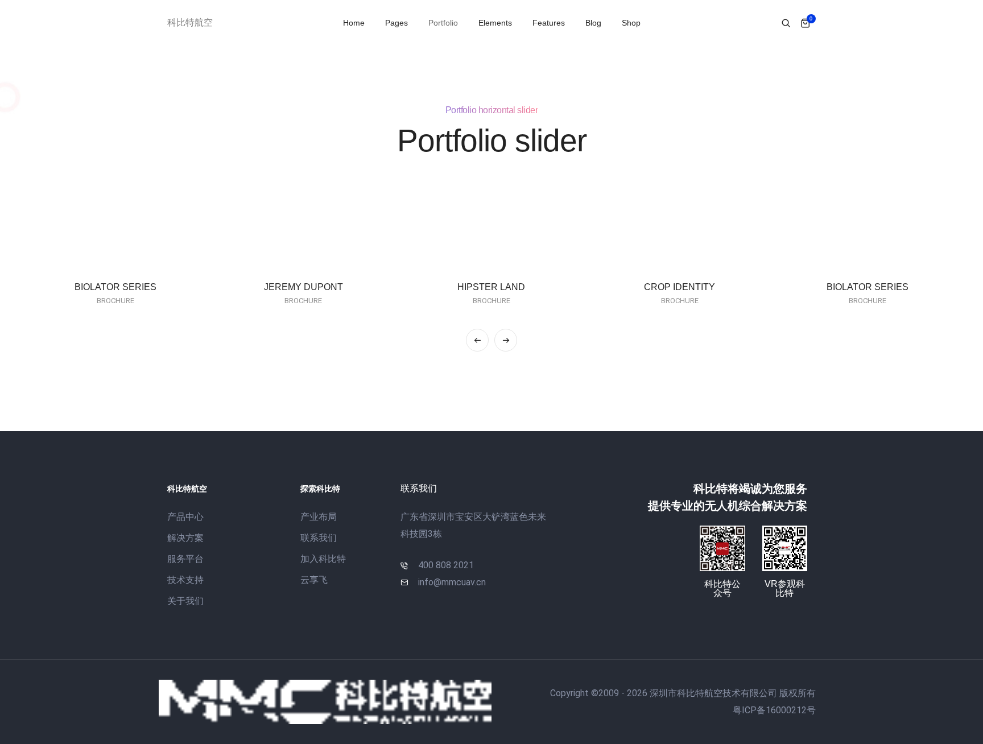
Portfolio (443, 22)
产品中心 (185, 517)
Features (548, 22)
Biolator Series (115, 287)
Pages (396, 22)
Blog (593, 22)
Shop (631, 22)
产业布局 (318, 516)
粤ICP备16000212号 (774, 710)
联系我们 (318, 537)
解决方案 (185, 538)
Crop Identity (679, 287)
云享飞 (314, 579)
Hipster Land (491, 287)
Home (354, 22)
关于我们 (185, 601)
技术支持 (185, 580)
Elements (495, 22)
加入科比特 (323, 558)
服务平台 (185, 559)
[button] (477, 340)
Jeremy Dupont (303, 287)
